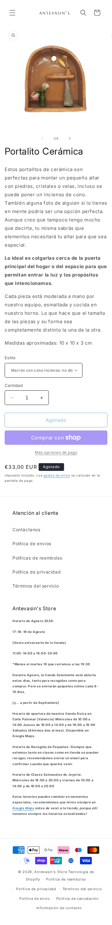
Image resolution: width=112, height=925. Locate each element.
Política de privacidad (36, 571)
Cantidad (14, 385)
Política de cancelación (77, 898)
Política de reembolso (66, 879)
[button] (12, 13)
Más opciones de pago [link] (56, 452)
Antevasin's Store (50, 872)
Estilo (10, 357)
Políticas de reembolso (37, 557)
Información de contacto (59, 908)
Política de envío (34, 898)
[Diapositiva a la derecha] (70, 138)
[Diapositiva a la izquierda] (42, 138)
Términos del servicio (35, 585)
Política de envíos (31, 543)
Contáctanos (26, 529)
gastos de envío (57, 475)
